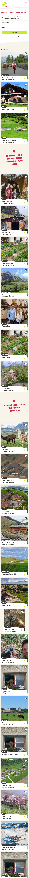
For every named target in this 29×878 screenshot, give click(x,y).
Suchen (15, 32)
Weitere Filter (13, 37)
